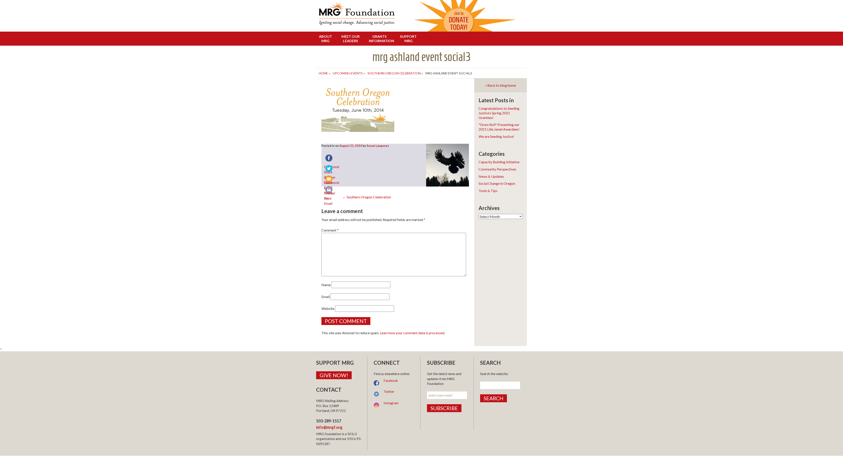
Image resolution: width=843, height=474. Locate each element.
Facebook (391, 380)
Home (323, 73)
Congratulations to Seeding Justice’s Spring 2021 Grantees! (499, 113)
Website (327, 308)
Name (326, 285)
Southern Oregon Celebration (394, 73)
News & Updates (491, 176)
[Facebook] (329, 158)
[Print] (329, 190)
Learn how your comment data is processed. (412, 333)
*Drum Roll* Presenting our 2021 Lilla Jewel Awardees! (499, 126)
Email (325, 296)
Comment (330, 230)
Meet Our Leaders (350, 38)
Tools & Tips (488, 191)
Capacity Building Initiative (499, 162)
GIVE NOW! (334, 375)
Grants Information (381, 38)
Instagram (391, 403)
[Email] (329, 179)
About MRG (325, 38)
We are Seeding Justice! (496, 136)
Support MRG (408, 38)
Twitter (389, 391)
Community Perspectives (497, 169)
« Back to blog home (500, 85)
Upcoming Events (348, 73)
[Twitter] (329, 169)
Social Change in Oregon (497, 183)
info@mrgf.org (329, 427)
